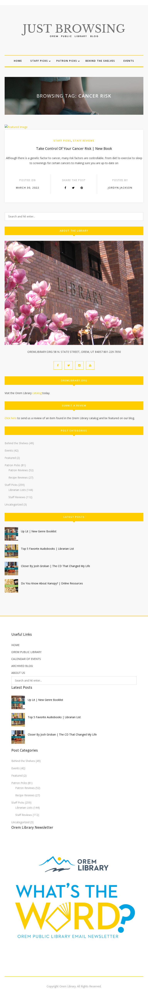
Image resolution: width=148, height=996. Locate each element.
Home (18, 60)
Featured (10, 458)
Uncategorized (14, 504)
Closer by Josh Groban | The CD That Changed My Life (55, 566)
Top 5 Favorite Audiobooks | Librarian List (47, 548)
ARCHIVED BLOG (22, 666)
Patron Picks (66, 60)
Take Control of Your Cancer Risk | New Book (74, 148)
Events (129, 60)
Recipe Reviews (18, 477)
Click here (11, 418)
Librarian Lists (17, 490)
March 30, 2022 (27, 187)
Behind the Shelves (100, 60)
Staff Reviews (83, 140)
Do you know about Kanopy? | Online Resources (52, 583)
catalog (37, 393)
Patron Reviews (18, 470)
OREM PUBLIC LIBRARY (26, 652)
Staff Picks (39, 60)
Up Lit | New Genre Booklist (38, 531)
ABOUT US (18, 673)
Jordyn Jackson (120, 187)
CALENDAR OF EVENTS (26, 659)
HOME (15, 645)
